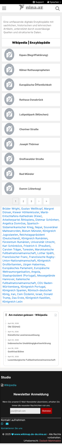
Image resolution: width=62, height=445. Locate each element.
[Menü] (4, 8)
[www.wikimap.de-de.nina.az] (31, 8)
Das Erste (18, 297)
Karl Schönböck (12, 245)
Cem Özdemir (25, 294)
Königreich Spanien (14, 290)
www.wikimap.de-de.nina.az (30, 434)
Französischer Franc (15, 257)
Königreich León (12, 301)
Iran (13, 294)
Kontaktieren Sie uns (11, 428)
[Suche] (57, 8)
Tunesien (27, 249)
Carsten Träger (11, 249)
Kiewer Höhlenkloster (26, 212)
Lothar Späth (45, 253)
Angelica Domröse (13, 223)
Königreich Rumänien (34, 238)
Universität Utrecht (43, 242)
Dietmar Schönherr (47, 219)
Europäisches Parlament (17, 268)
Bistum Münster (31, 230)
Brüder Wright (11, 208)
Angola (35, 271)
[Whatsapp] (2, 423)
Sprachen (54, 2)
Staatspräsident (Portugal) (19, 275)
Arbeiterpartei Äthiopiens (18, 219)
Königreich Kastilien (37, 297)
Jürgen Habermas (34, 264)
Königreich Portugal (33, 286)
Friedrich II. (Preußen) (37, 245)
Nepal (38, 227)
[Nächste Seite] (39, 201)
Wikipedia (10, 385)
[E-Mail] (7, 423)
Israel (39, 294)
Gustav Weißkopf (31, 208)
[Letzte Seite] (46, 201)
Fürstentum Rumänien (15, 242)
